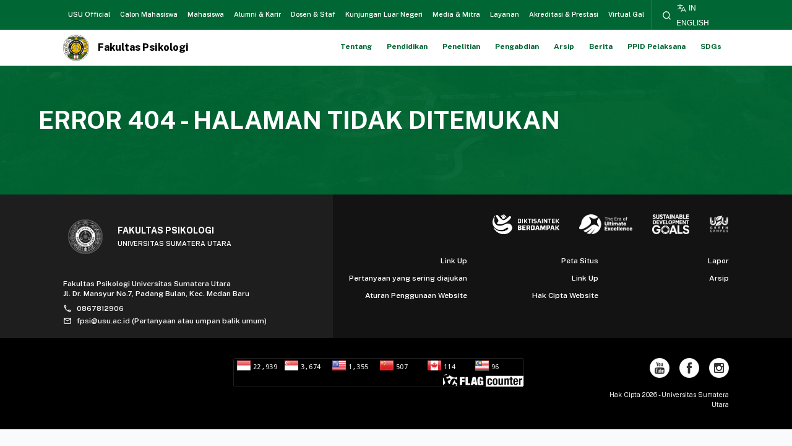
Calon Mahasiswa (149, 14)
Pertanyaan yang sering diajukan (408, 278)
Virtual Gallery (632, 14)
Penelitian (461, 46)
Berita (601, 46)
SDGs (710, 46)
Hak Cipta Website (565, 295)
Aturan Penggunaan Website (416, 295)
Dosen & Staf (313, 14)
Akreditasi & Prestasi (563, 14)
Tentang (356, 46)
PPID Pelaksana (656, 46)
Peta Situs (579, 260)
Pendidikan (407, 46)
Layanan (504, 14)
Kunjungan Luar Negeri (384, 14)
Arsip (564, 46)
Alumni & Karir (257, 14)
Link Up (454, 260)
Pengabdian (517, 46)
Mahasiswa (205, 14)
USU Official (89, 14)
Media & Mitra (456, 14)
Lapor (718, 260)
